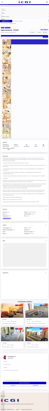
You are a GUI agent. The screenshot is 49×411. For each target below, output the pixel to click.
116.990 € (4, 343)
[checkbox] (3, 380)
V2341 (3, 27)
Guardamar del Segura (9, 32)
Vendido (33, 214)
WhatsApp (36, 385)
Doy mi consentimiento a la (12, 380)
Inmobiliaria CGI (11, 356)
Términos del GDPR (17, 380)
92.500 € (29, 343)
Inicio (2, 23)
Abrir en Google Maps (7, 218)
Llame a (13, 385)
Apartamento (6, 23)
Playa (15, 32)
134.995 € (4, 319)
